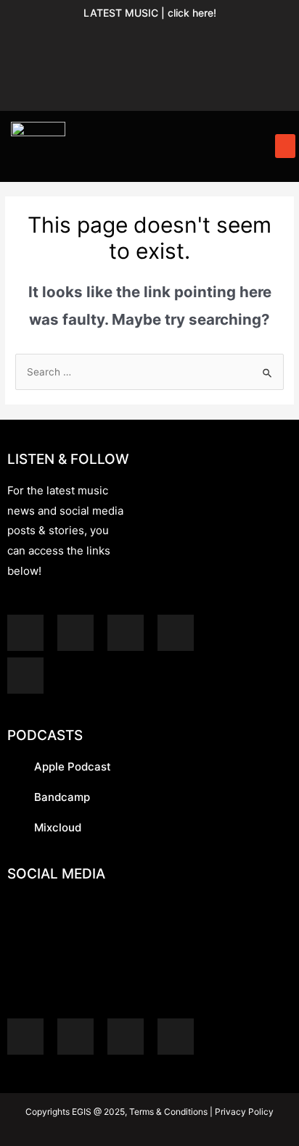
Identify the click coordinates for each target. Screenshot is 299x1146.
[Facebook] (260, 40)
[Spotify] (39, 40)
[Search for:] (149, 372)
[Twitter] (105, 83)
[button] (285, 146)
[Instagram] (216, 40)
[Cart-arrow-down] (194, 83)
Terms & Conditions (168, 1111)
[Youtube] (172, 40)
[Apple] (83, 40)
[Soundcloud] (128, 40)
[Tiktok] (149, 83)
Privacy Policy (243, 1111)
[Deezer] (25, 675)
